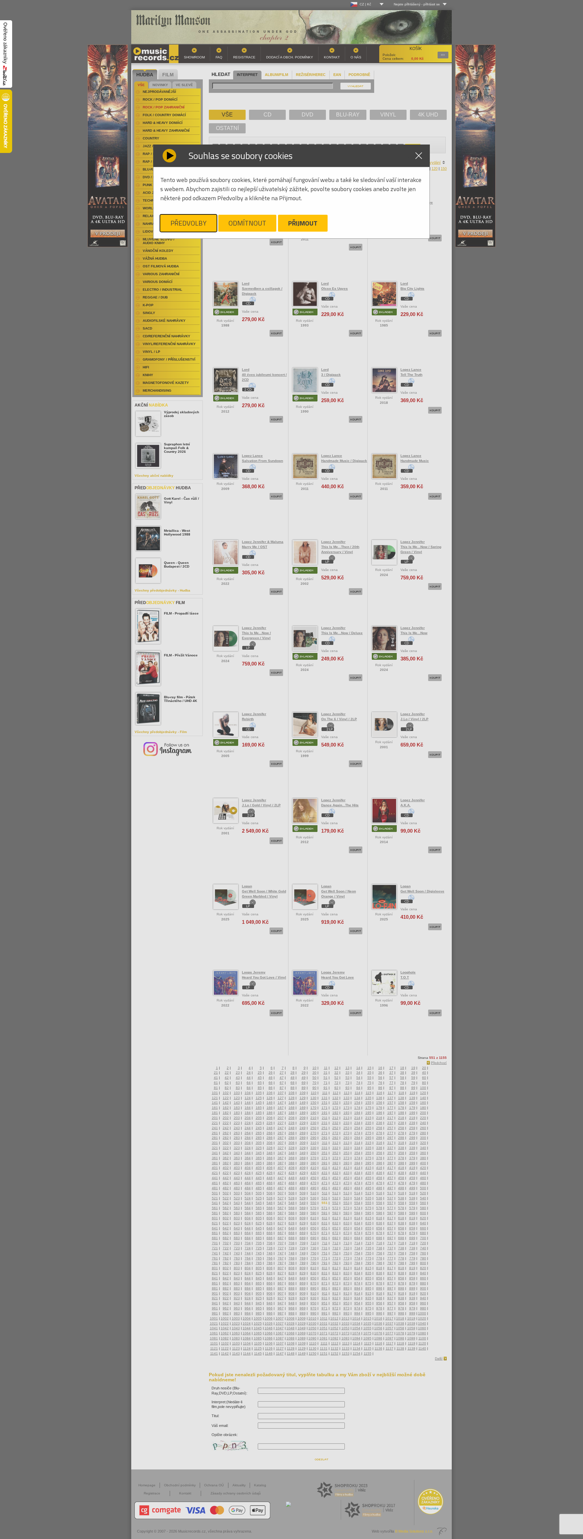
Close (419, 156)
